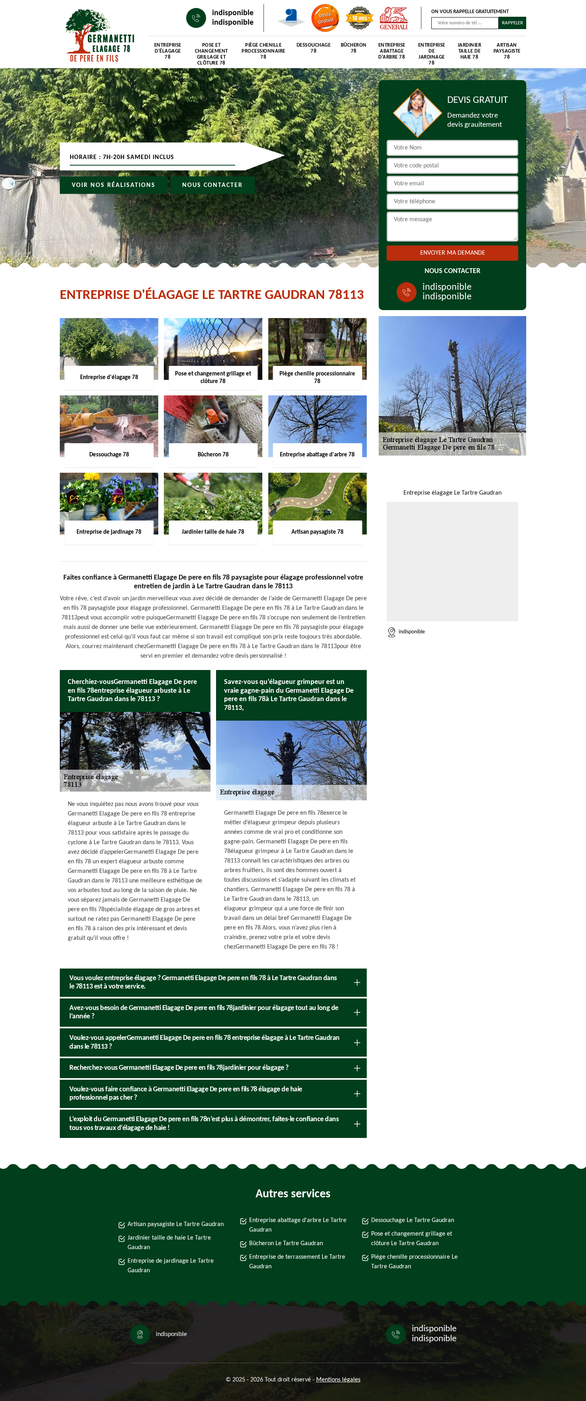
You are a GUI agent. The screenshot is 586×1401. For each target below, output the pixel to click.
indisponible (233, 13)
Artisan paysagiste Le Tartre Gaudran (176, 1224)
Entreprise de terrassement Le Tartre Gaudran (297, 1262)
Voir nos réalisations (113, 185)
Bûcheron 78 (354, 48)
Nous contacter (212, 185)
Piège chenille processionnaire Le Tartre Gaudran (414, 1262)
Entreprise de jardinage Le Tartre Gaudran (171, 1266)
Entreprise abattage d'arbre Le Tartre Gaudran (297, 1225)
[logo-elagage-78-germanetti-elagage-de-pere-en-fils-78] (96, 36)
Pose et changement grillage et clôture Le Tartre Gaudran (411, 1239)
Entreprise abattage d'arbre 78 (391, 51)
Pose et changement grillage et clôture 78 (211, 52)
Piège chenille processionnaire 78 (263, 51)
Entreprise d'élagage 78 (167, 51)
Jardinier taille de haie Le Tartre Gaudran (169, 1243)
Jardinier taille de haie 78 (470, 51)
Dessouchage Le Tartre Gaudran (412, 1220)
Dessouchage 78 (314, 48)
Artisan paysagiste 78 (507, 51)
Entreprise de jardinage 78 (431, 52)
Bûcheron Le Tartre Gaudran (286, 1243)
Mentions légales (338, 1380)
